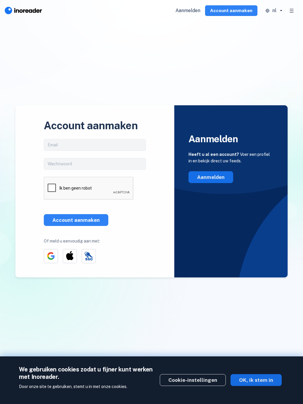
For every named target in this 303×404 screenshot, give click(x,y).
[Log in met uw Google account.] (51, 256)
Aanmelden (187, 10)
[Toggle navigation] (291, 11)
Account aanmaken (231, 10)
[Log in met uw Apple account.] (70, 256)
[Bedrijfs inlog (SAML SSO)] (89, 256)
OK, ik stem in (256, 380)
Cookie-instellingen (192, 380)
